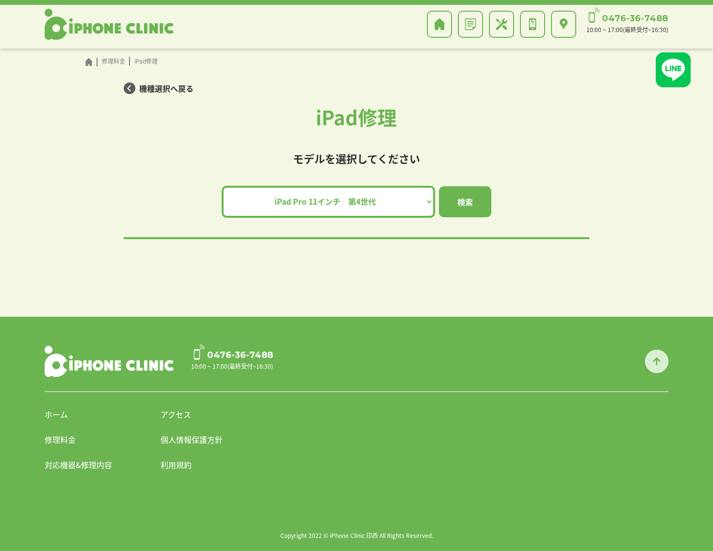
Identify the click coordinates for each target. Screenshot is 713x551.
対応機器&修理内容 (78, 464)
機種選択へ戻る (166, 88)
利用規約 (176, 464)
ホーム (56, 414)
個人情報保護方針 (192, 439)
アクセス (176, 414)
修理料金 (60, 439)
